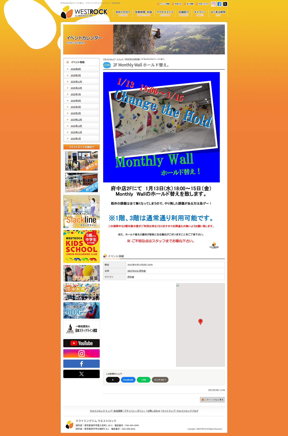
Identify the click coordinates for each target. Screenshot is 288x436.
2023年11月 (76, 132)
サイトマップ (168, 410)
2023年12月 (76, 125)
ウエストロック (109, 59)
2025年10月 (76, 87)
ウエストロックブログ (187, 410)
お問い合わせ (153, 410)
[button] (200, 322)
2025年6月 (76, 100)
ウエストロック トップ (101, 410)
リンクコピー (160, 379)
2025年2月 (76, 113)
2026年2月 (76, 75)
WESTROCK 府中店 (137, 270)
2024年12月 (76, 119)
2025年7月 (76, 94)
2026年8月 (76, 68)
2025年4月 (76, 106)
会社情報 (118, 410)
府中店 (131, 276)
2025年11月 (76, 81)
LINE (144, 379)
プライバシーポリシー (135, 410)
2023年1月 (76, 138)
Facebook (128, 379)
